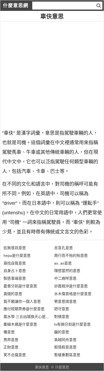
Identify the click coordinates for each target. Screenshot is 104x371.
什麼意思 (62, 367)
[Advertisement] (52, 73)
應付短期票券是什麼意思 (24, 309)
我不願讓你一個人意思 (22, 301)
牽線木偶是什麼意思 (20, 324)
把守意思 (61, 309)
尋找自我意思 (14, 263)
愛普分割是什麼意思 (20, 286)
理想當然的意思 (67, 270)
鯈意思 (9, 332)
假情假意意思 (65, 347)
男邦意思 (10, 340)
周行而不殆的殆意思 (71, 255)
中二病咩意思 (65, 278)
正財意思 (10, 347)
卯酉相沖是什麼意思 (71, 286)
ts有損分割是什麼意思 (72, 324)
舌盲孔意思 (63, 248)
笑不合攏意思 (14, 355)
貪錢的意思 (12, 294)
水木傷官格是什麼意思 (72, 294)
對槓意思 (61, 316)
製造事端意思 (14, 278)
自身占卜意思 (14, 270)
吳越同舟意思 (65, 340)
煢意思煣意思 (65, 301)
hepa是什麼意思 (17, 255)
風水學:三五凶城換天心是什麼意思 (32, 316)
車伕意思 (42, 367)
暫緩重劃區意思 (67, 355)
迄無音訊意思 (14, 248)
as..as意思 (63, 263)
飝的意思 (61, 332)
